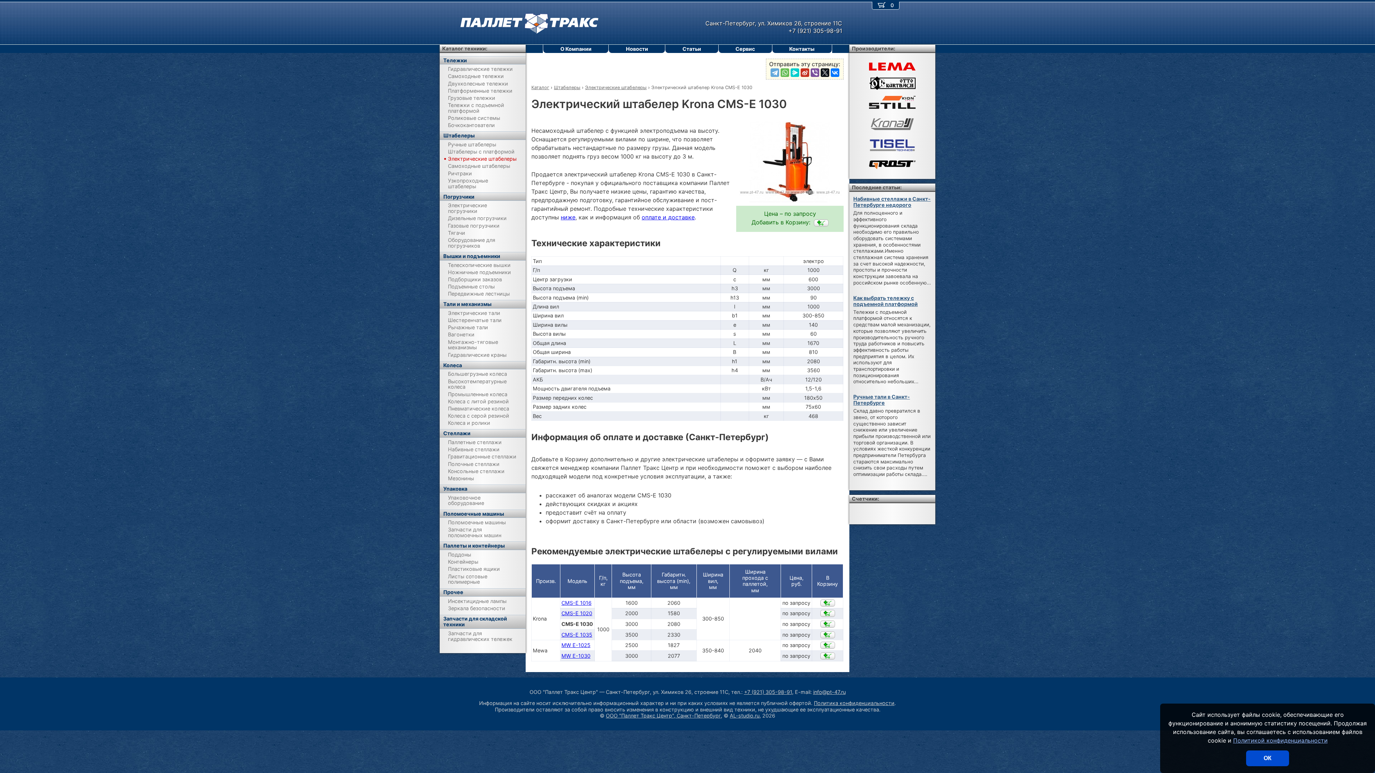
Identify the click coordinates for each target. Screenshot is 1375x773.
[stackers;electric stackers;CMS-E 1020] (827, 613)
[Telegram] (775, 72)
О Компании (576, 49)
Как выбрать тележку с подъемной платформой (885, 301)
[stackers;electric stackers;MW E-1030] (827, 656)
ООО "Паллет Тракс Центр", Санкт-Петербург (663, 716)
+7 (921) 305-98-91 (768, 692)
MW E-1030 (575, 656)
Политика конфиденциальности (854, 703)
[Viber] (815, 72)
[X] (825, 72)
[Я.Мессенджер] (795, 72)
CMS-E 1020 (576, 613)
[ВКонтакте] (835, 72)
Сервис (745, 49)
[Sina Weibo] (805, 72)
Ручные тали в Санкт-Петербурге (881, 400)
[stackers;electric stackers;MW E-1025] (827, 645)
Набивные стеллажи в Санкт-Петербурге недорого (892, 202)
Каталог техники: (464, 48)
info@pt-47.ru (829, 692)
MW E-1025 (575, 645)
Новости (637, 49)
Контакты (802, 49)
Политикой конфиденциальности (1280, 740)
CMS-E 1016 (576, 603)
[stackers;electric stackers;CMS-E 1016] (827, 603)
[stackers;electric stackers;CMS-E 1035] (827, 634)
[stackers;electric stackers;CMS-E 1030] (821, 223)
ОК (1268, 758)
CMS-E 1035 (576, 635)
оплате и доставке (668, 217)
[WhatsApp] (785, 72)
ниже (568, 217)
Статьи (691, 49)
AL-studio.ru (744, 716)
